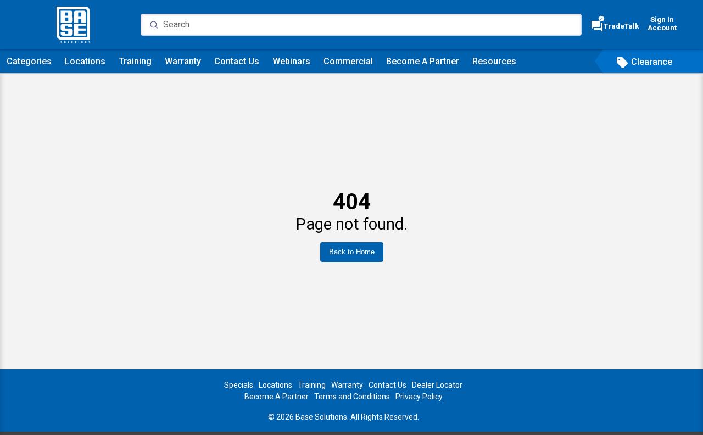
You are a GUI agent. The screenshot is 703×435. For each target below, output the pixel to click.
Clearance (644, 62)
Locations (85, 61)
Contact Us (236, 61)
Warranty (183, 61)
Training (135, 61)
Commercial (348, 61)
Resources (494, 61)
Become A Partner (422, 61)
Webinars (291, 61)
